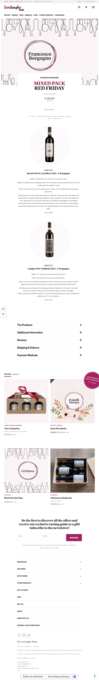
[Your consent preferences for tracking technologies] (94, 676)
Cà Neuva (7, 495)
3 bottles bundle (55, 501)
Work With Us (23, 618)
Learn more (48, 212)
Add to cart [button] (56, 436)
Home (6, 1)
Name (21, 536)
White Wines (22, 576)
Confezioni (19, 1)
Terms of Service (69, 654)
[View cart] (86, 7)
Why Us (20, 604)
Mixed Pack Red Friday (13, 498)
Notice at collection (33, 676)
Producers (59, 15)
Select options (11, 438)
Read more (9, 506)
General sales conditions (28, 625)
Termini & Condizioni (24, 646)
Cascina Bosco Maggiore (13, 425)
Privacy (36, 646)
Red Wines (21, 569)
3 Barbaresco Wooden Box (61, 498)
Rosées (15, 15)
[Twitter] (3, 314)
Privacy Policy (56, 654)
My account (90, 1)
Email (45, 536)
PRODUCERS (22, 562)
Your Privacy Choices (59, 676)
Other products (46, 15)
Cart (19, 597)
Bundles (61, 116)
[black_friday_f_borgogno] (49, 52)
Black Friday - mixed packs (59, 117)
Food (36, 15)
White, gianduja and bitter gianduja (15, 431)
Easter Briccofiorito (58, 428)
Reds (21, 15)
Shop (11, 1)
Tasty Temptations (12, 428)
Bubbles (28, 15)
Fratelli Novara (56, 425)
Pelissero (53, 495)
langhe (12, 8)
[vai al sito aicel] (27, 642)
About (20, 611)
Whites (7, 15)
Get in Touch (22, 590)
